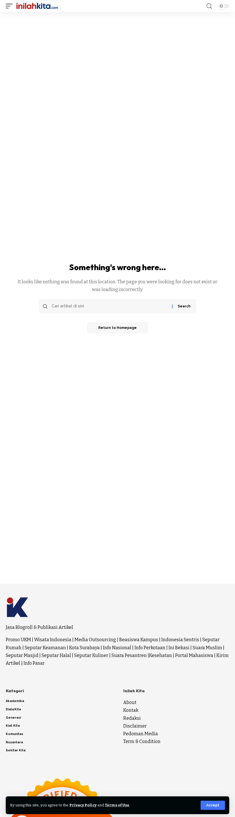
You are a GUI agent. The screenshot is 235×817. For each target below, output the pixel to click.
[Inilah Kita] (37, 6)
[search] (209, 6)
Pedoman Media (140, 733)
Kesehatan (160, 655)
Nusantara (14, 742)
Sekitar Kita (16, 750)
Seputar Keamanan (45, 647)
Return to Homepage (117, 328)
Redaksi (132, 718)
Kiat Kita (13, 726)
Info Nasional (117, 647)
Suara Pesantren (129, 655)
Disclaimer (135, 726)
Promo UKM (18, 639)
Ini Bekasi (179, 647)
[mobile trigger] (10, 6)
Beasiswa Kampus (138, 639)
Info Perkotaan (149, 647)
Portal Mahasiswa (194, 655)
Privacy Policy (83, 805)
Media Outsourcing (95, 639)
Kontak (130, 710)
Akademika (15, 701)
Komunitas (14, 734)
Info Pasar (34, 663)
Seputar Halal (56, 655)
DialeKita (13, 709)
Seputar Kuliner (91, 655)
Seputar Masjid (22, 655)
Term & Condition (141, 741)
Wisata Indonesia (52, 639)
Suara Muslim (207, 647)
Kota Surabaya (84, 647)
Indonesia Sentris (180, 639)
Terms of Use (117, 805)
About (129, 702)
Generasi (13, 717)
